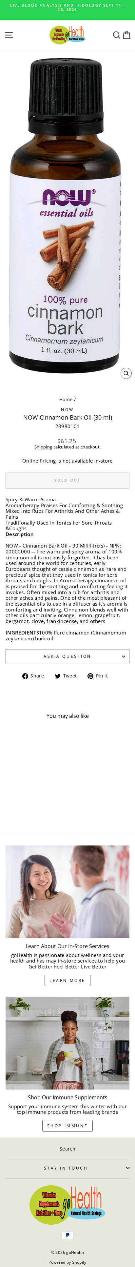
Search (67, 1149)
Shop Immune (67, 1126)
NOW (67, 409)
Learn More (67, 980)
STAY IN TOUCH (66, 1168)
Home (65, 399)
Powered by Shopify (67, 1262)
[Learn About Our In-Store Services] (67, 892)
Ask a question (67, 656)
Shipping (43, 447)
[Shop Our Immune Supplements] (67, 1043)
